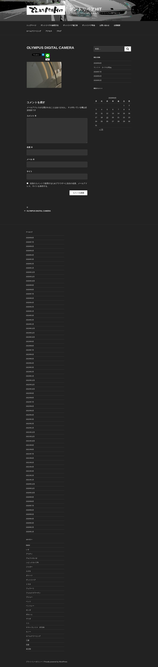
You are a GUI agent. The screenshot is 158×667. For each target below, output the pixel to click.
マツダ (28, 619)
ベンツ (28, 601)
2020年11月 (30, 488)
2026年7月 (98, 72)
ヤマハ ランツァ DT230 (35, 627)
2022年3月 (30, 419)
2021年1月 (30, 480)
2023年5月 (30, 359)
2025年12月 (30, 272)
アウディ (29, 554)
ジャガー (29, 567)
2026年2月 (30, 264)
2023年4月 (30, 363)
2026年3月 (30, 259)
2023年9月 (30, 341)
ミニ (27, 623)
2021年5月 (30, 462)
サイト (29, 171)
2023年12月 (30, 328)
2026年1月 (30, 268)
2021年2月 (30, 475)
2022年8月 (30, 398)
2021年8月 (30, 449)
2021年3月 (30, 471)
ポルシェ (29, 614)
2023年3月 (30, 367)
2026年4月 (30, 255)
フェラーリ (30, 588)
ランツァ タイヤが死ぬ (103, 67)
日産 (27, 645)
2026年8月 (98, 63)
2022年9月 (30, 393)
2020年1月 (30, 532)
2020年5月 (30, 514)
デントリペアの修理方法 (50, 25)
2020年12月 (30, 484)
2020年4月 (30, 519)
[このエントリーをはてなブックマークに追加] (43, 55)
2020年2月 (30, 527)
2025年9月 (30, 285)
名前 (30, 147)
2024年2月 (30, 320)
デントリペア (31, 580)
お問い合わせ (104, 25)
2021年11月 (30, 436)
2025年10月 (30, 281)
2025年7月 (30, 294)
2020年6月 (30, 510)
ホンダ (28, 610)
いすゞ (28, 549)
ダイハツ (29, 575)
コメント (31, 116)
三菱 (27, 640)
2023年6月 (30, 354)
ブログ (59, 31)
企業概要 (117, 25)
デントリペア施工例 (70, 25)
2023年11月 (30, 333)
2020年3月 (30, 523)
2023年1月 (30, 376)
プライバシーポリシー (34, 662)
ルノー (28, 632)
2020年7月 (30, 506)
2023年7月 (30, 350)
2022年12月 (30, 380)
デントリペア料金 (88, 25)
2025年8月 (30, 289)
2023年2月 (30, 372)
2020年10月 (30, 493)
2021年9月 (30, 445)
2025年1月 (30, 311)
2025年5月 (30, 298)
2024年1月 (30, 324)
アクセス (49, 31)
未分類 (28, 649)
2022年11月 (30, 385)
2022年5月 (30, 411)
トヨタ (28, 584)
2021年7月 (30, 454)
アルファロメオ (31, 558)
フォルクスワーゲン (33, 593)
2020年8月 (30, 501)
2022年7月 (30, 402)
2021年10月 (30, 441)
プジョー (29, 597)
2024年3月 (30, 315)
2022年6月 (30, 406)
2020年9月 (30, 497)
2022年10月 (30, 389)
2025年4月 (30, 302)
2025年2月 (30, 307)
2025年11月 (30, 277)
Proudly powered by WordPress (55, 662)
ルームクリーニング (33, 31)
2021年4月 (30, 467)
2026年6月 (98, 76)
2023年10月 (30, 337)
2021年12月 (30, 432)
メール (31, 159)
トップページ (31, 25)
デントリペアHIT (85, 9)
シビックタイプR (32, 562)
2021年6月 (30, 458)
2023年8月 (30, 346)
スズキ (28, 571)
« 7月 (101, 129)
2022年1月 (30, 428)
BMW (28, 545)
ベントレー (30, 606)
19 (107, 117)
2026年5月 (98, 80)
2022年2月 (30, 423)
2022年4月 (30, 415)
